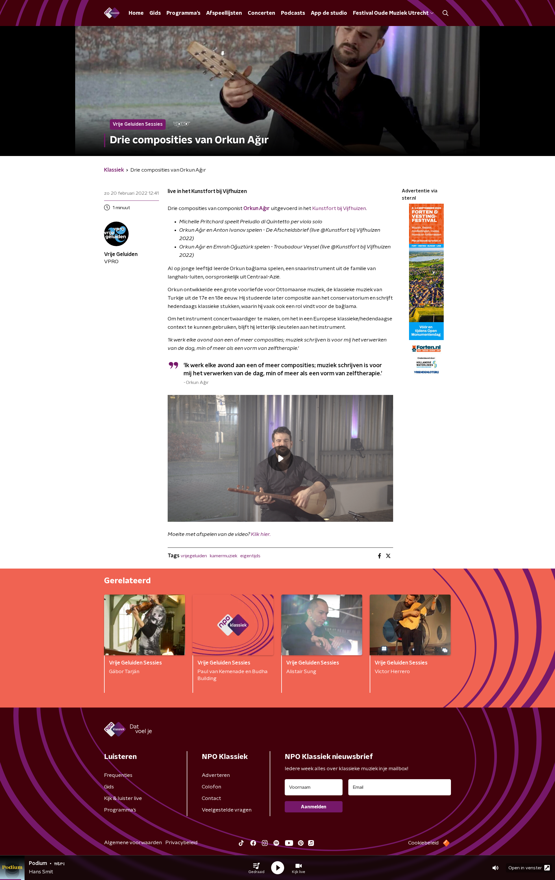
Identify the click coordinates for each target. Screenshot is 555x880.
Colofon (211, 787)
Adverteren (216, 775)
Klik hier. (261, 534)
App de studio (329, 13)
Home (136, 13)
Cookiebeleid (423, 843)
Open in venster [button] (525, 868)
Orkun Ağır (256, 208)
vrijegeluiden (194, 556)
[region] (280, 458)
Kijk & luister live (123, 798)
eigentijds (250, 556)
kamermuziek (223, 556)
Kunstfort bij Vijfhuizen (339, 208)
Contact (211, 798)
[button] (256, 868)
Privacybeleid (181, 842)
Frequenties (118, 775)
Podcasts (293, 13)
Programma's (183, 13)
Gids (155, 13)
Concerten (261, 13)
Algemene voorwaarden (133, 842)
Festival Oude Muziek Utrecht (390, 13)
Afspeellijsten (224, 13)
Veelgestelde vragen (226, 810)
